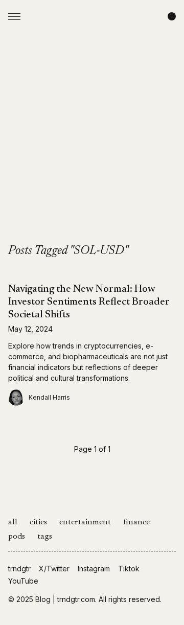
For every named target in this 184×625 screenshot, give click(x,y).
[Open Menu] (14, 16)
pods (16, 537)
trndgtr (19, 568)
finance (136, 522)
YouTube (23, 580)
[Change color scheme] (172, 16)
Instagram (94, 568)
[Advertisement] (92, 146)
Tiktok (129, 568)
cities (38, 522)
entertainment (85, 522)
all (12, 522)
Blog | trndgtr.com (65, 599)
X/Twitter (54, 568)
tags (44, 537)
